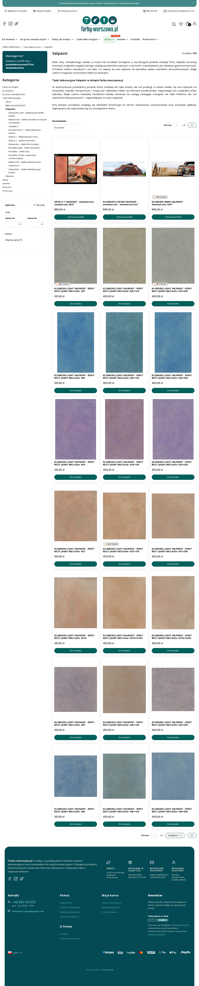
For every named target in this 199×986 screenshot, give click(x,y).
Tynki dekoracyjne (32, 47)
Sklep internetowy (98, 969)
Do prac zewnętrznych (13, 94)
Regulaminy (66, 902)
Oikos (8, 101)
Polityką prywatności (156, 934)
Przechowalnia (109, 912)
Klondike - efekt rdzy (19, 151)
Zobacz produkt (76, 216)
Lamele (6, 183)
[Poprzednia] (6, 3)
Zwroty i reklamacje (70, 907)
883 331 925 (151, 11)
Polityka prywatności (70, 912)
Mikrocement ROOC (15, 105)
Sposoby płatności (69, 916)
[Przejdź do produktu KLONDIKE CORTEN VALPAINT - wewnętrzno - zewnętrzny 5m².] (124, 169)
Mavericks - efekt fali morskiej (24, 144)
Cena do (32, 218)
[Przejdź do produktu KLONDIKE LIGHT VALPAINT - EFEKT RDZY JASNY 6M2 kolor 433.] (75, 516)
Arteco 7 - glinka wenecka (22, 140)
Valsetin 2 (13, 126)
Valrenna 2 (14, 165)
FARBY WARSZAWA (11, 47)
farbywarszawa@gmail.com (180, 11)
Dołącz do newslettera (162, 920)
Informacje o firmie (69, 938)
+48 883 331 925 (24, 902)
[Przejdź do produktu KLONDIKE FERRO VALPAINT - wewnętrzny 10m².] (173, 169)
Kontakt (64, 934)
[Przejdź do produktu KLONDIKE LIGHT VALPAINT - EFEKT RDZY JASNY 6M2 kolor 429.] (75, 429)
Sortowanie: (59, 121)
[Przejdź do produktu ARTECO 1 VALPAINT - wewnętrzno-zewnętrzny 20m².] (75, 169)
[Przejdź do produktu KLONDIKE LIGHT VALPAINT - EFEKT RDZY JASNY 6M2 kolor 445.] (75, 689)
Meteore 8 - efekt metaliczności (25, 162)
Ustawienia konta (111, 907)
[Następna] (193, 3)
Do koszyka (75, 303)
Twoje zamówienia (111, 902)
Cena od (9, 218)
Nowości (6, 187)
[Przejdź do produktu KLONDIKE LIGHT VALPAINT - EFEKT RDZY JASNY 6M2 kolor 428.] (75, 342)
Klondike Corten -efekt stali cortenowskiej (22, 157)
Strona (167, 125)
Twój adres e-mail (158, 916)
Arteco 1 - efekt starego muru (23, 136)
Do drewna (8, 90)
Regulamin (181, 925)
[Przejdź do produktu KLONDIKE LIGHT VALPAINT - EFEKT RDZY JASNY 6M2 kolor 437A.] (75, 603)
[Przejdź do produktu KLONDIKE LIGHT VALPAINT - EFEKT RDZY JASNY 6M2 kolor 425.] (75, 256)
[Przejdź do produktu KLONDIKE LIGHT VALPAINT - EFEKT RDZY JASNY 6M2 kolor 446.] (75, 776)
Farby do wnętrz (10, 87)
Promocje (7, 190)
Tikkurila (9, 176)
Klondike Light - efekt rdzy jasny (24, 147)
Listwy (5, 179)
